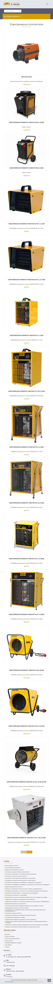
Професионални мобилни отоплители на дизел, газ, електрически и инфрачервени (27, 901)
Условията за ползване (20, 981)
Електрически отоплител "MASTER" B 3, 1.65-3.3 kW (26, 391)
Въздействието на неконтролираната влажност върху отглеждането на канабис (26, 897)
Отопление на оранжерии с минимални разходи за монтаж (20, 874)
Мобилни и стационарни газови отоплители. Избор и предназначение (23, 888)
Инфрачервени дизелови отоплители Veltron (17, 907)
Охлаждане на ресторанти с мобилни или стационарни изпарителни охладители (26, 891)
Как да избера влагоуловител (13, 867)
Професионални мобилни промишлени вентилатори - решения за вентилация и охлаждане (26, 922)
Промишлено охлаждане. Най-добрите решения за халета (20, 915)
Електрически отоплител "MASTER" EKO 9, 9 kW (26, 168)
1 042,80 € (26, 678)
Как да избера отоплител (11, 865)
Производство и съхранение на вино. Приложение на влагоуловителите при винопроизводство (25, 910)
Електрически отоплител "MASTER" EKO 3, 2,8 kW (26, 122)
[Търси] (19, 11)
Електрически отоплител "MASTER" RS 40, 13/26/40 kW (26, 782)
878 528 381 (12, 962)
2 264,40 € (26, 789)
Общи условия (9, 940)
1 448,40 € (26, 130)
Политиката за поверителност (35, 981)
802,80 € (26, 622)
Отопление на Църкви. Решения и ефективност (17, 872)
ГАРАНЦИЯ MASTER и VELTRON (13, 942)
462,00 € (26, 566)
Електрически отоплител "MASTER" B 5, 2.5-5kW (26, 447)
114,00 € (26, 343)
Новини (7, 947)
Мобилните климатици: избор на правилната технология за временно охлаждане (26, 924)
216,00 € (26, 454)
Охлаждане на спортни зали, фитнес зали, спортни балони (20, 880)
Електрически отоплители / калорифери (16, 895)
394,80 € (26, 845)
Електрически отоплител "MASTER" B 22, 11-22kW (26, 614)
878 (19, 971)
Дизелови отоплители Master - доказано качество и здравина (21, 893)
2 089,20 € (26, 733)
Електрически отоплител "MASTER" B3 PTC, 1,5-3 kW (26, 279)
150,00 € (26, 399)
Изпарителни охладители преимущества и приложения (20, 899)
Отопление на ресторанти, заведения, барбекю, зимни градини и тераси (24, 905)
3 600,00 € (26, 84)
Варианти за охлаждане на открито (14, 869)
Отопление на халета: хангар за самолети (16, 876)
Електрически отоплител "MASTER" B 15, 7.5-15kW (26, 558)
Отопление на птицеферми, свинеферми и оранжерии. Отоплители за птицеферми (27, 884)
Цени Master (8, 945)
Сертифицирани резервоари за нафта (15, 917)
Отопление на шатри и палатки (13, 913)
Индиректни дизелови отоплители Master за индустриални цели (22, 926)
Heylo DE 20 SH (26, 77)
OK (49, 980)
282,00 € (26, 510)
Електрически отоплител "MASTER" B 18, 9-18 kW (26, 670)
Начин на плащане (10, 936)
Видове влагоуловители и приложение (15, 903)
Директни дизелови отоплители (13, 886)
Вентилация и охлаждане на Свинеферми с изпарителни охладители (23, 882)
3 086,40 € (26, 175)
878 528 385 (12, 971)
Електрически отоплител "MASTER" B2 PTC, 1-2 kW (27, 224)
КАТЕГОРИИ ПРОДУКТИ (12, 16)
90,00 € (26, 287)
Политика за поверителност (12, 938)
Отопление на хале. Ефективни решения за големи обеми (20, 878)
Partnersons (9, 976)
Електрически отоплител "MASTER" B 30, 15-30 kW (26, 726)
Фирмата (7, 934)
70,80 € (26, 231)
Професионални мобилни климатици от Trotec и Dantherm (20, 919)
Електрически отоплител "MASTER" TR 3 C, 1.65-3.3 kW (26, 837)
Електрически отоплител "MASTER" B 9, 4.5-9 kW (26, 503)
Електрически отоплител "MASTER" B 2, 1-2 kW (26, 335)
